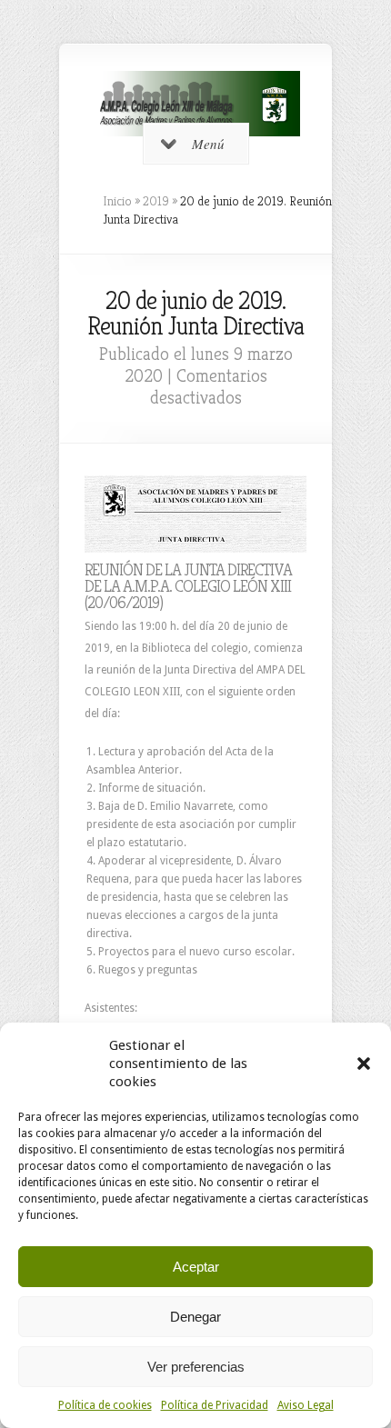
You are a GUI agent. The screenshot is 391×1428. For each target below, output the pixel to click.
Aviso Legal (305, 1405)
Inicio (117, 201)
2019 (156, 201)
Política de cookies (105, 1405)
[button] (364, 1063)
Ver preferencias (196, 1366)
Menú (208, 144)
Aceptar (196, 1266)
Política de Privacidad (214, 1405)
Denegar (195, 1316)
